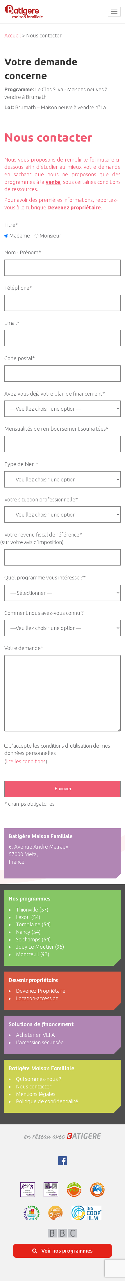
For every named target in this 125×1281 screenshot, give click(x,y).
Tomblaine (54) (33, 924)
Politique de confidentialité (47, 1101)
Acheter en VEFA (35, 1035)
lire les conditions (26, 761)
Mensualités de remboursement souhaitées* (56, 429)
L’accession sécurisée (40, 1042)
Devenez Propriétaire (40, 991)
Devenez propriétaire (74, 207)
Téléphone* (18, 288)
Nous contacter (33, 1086)
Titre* (11, 225)
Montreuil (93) (32, 954)
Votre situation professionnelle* (41, 499)
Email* (11, 323)
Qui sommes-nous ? (38, 1079)
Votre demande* (23, 648)
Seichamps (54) (33, 939)
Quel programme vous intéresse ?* (45, 577)
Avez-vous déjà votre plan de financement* (54, 393)
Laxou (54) (28, 917)
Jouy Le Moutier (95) (40, 947)
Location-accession (37, 998)
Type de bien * (21, 464)
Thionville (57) (32, 909)
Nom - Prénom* (22, 252)
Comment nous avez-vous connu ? (44, 613)
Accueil (12, 35)
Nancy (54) (28, 932)
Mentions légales (36, 1094)
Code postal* (19, 358)
